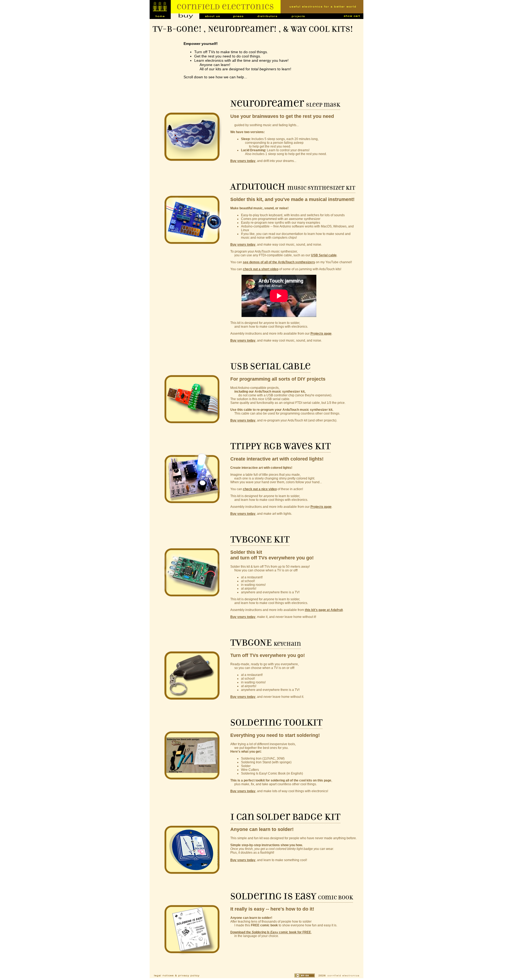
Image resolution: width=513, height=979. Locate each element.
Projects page (321, 333)
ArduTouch (292, 187)
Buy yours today (242, 161)
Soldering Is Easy (291, 896)
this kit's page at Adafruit (324, 610)
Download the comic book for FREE (270, 932)
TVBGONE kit (260, 539)
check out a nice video (260, 489)
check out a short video (260, 269)
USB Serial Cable (270, 366)
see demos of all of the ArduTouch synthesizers (279, 262)
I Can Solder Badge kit (285, 817)
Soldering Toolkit (276, 723)
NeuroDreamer (285, 104)
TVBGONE (265, 643)
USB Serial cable (324, 255)
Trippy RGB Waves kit (280, 446)
